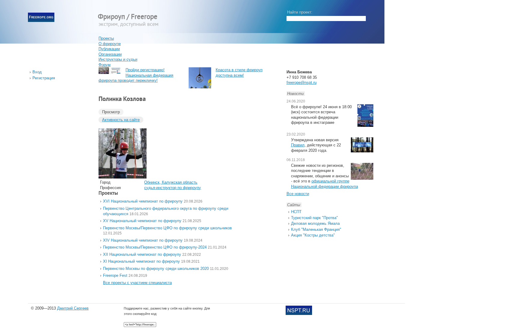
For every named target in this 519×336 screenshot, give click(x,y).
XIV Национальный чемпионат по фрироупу (143, 240)
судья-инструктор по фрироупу (172, 187)
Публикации (109, 49)
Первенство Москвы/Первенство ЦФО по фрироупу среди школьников (167, 228)
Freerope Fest (115, 275)
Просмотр (111, 112)
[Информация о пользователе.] (123, 177)
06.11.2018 (296, 160)
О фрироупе (110, 43)
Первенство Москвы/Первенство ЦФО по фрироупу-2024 (155, 247)
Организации (110, 54)
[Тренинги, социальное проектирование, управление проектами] (299, 313)
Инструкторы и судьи (118, 59)
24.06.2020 (296, 101)
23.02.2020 (296, 134)
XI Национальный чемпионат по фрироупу (141, 261)
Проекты (106, 38)
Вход (37, 72)
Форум (105, 65)
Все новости (298, 193)
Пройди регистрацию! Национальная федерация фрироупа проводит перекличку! (136, 75)
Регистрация (43, 78)
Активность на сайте (121, 120)
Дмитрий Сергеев (73, 308)
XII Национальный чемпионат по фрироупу (142, 254)
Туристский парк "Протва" (314, 217)
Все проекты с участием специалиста (137, 282)
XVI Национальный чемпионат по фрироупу (143, 201)
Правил (298, 145)
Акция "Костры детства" (313, 235)
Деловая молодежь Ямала (315, 223)
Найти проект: (299, 12)
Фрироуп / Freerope (127, 17)
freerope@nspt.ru (302, 82)
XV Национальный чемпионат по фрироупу (142, 220)
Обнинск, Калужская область (170, 182)
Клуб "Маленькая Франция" (316, 229)
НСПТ (296, 211)
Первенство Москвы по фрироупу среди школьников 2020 (156, 268)
